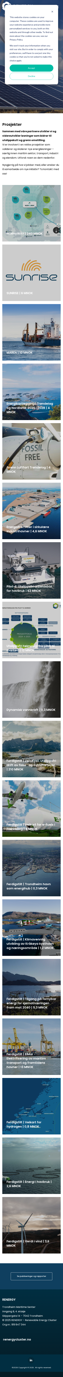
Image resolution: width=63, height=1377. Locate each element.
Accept (31, 68)
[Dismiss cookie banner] (52, 11)
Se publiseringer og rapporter (31, 1276)
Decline (31, 76)
